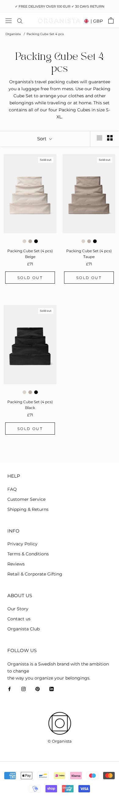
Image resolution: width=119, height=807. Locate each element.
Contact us (19, 619)
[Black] (36, 241)
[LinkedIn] (51, 688)
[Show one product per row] (99, 138)
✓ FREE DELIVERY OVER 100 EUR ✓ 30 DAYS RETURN (59, 6)
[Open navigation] (8, 20)
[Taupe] (30, 241)
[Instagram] (23, 688)
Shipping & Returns (28, 509)
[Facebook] (9, 688)
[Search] (20, 20)
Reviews (16, 564)
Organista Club (23, 629)
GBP (97, 21)
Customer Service (26, 499)
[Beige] (24, 241)
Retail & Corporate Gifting (34, 574)
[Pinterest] (37, 688)
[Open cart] (111, 20)
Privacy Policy (22, 544)
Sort (42, 139)
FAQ (12, 489)
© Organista (60, 741)
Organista (13, 34)
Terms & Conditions (28, 554)
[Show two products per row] (110, 138)
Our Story (17, 609)
